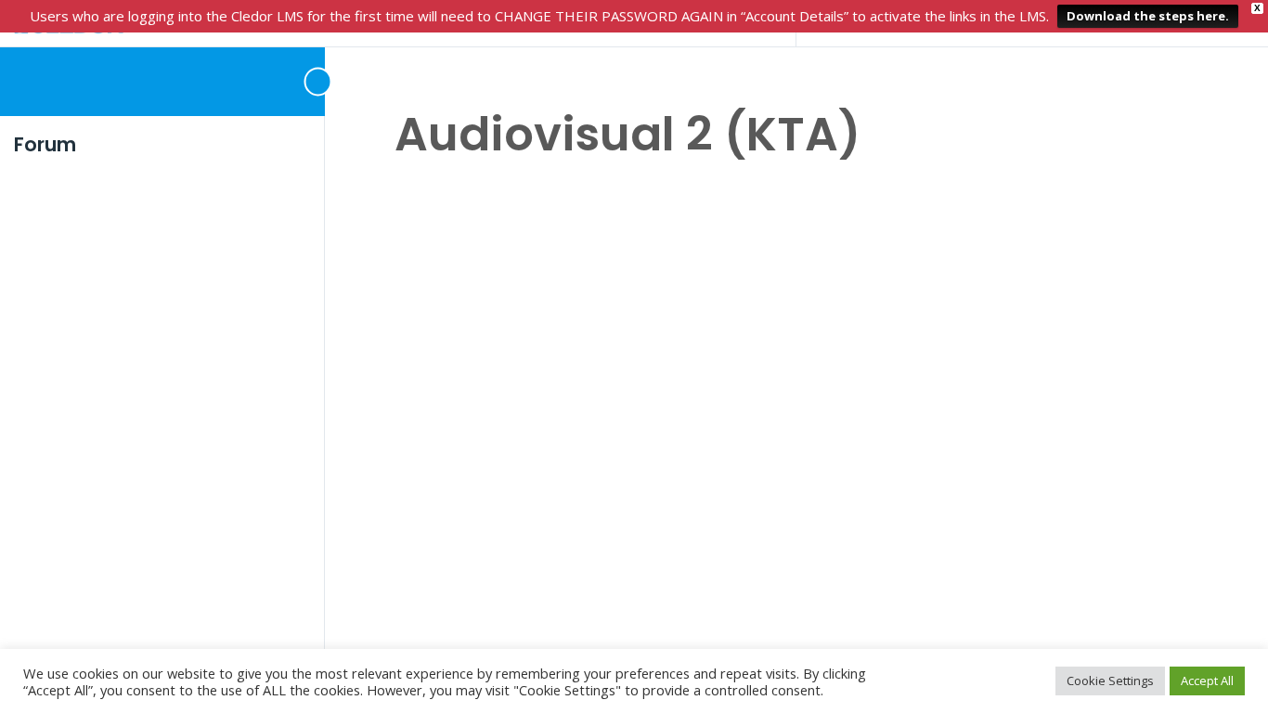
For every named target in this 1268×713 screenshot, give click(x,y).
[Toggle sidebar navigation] (297, 81)
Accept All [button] (1207, 680)
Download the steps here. (1148, 15)
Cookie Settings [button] (1110, 680)
